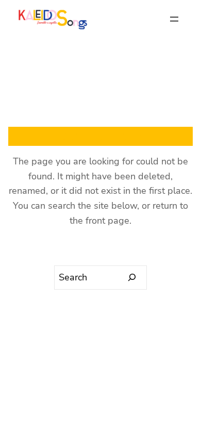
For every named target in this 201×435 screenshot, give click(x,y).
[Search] (132, 278)
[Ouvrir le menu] (174, 19)
